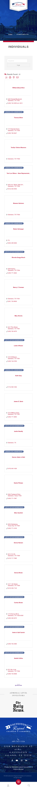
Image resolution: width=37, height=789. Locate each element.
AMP (20, 777)
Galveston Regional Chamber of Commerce (19, 776)
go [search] (19, 65)
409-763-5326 (18, 741)
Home (10, 34)
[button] (5, 74)
